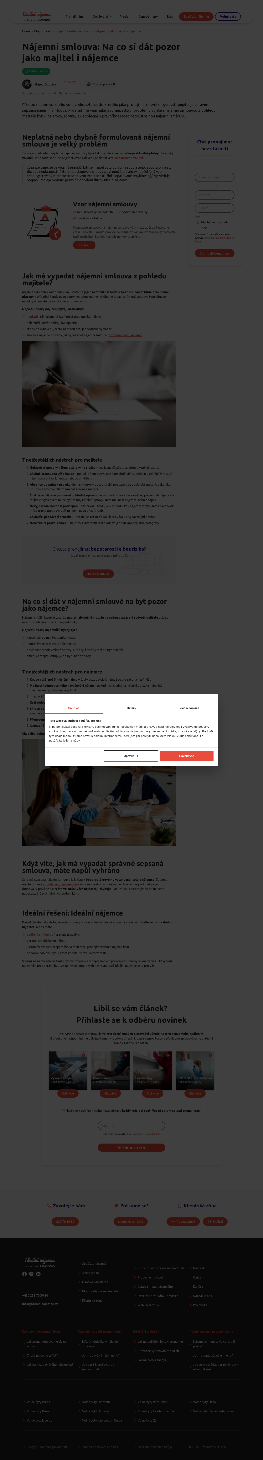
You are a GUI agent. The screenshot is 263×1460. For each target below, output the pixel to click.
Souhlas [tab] (73, 708)
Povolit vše (186, 755)
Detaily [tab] (131, 708)
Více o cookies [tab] (189, 708)
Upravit (129, 755)
